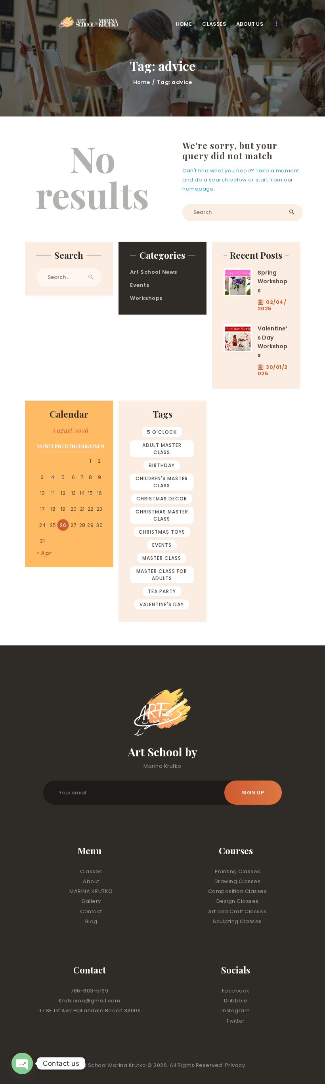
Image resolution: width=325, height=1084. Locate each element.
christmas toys (162, 532)
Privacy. (236, 1065)
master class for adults (161, 575)
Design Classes (237, 901)
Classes (91, 871)
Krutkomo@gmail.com (89, 1000)
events (162, 545)
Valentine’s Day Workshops (272, 341)
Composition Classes (237, 891)
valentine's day (162, 604)
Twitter (235, 1021)
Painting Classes (237, 871)
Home (141, 82)
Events (139, 285)
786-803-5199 (89, 990)
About (91, 881)
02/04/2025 (272, 305)
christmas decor (161, 498)
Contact (91, 911)
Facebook (236, 990)
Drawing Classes (237, 881)
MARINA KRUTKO (91, 891)
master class (161, 558)
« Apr (44, 553)
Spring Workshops (272, 281)
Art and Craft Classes (237, 911)
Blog (91, 921)
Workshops (146, 298)
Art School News (153, 272)
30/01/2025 (273, 370)
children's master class (162, 482)
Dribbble (236, 1000)
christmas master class (162, 515)
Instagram (236, 1010)
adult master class (162, 449)
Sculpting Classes (237, 921)
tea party (162, 591)
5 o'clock (162, 432)
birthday (162, 465)
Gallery (91, 901)
